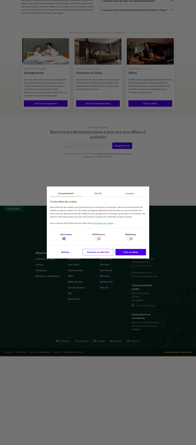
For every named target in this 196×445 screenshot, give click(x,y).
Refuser (65, 252)
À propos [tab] (130, 193)
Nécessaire (66, 234)
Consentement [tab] (66, 193)
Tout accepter (130, 252)
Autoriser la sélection (98, 252)
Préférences (98, 234)
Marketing (130, 234)
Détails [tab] (98, 193)
